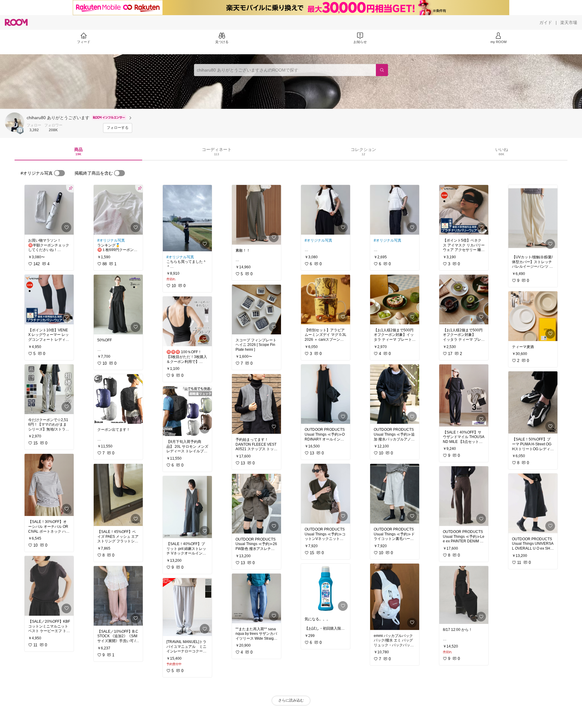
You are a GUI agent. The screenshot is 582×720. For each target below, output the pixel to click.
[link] (49, 210)
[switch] (59, 173)
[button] (14, 122)
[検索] (382, 70)
